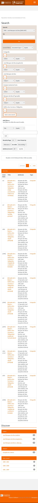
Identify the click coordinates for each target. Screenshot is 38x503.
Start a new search (10, 115)
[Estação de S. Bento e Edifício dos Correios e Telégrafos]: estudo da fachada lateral (12, 332)
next (34, 165)
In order (14, 144)
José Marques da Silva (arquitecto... (13, 439)
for (4, 34)
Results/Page (7, 140)
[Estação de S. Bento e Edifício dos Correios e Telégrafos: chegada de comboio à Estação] (11, 260)
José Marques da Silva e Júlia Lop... (12, 443)
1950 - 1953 (6, 462)
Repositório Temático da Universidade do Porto (13, 18)
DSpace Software (13, 497)
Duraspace (35, 497)
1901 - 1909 (6, 469)
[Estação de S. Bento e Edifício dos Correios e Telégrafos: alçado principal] (11, 234)
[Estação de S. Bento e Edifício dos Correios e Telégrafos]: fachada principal (11, 210)
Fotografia (33, 180)
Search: (5, 27)
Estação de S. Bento (8, 452)
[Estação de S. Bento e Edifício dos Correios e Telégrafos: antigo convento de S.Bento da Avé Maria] (11, 188)
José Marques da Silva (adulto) (11, 435)
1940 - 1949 (6, 466)
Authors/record (7, 149)
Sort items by (22, 140)
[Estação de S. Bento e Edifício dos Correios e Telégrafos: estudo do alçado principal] (11, 284)
